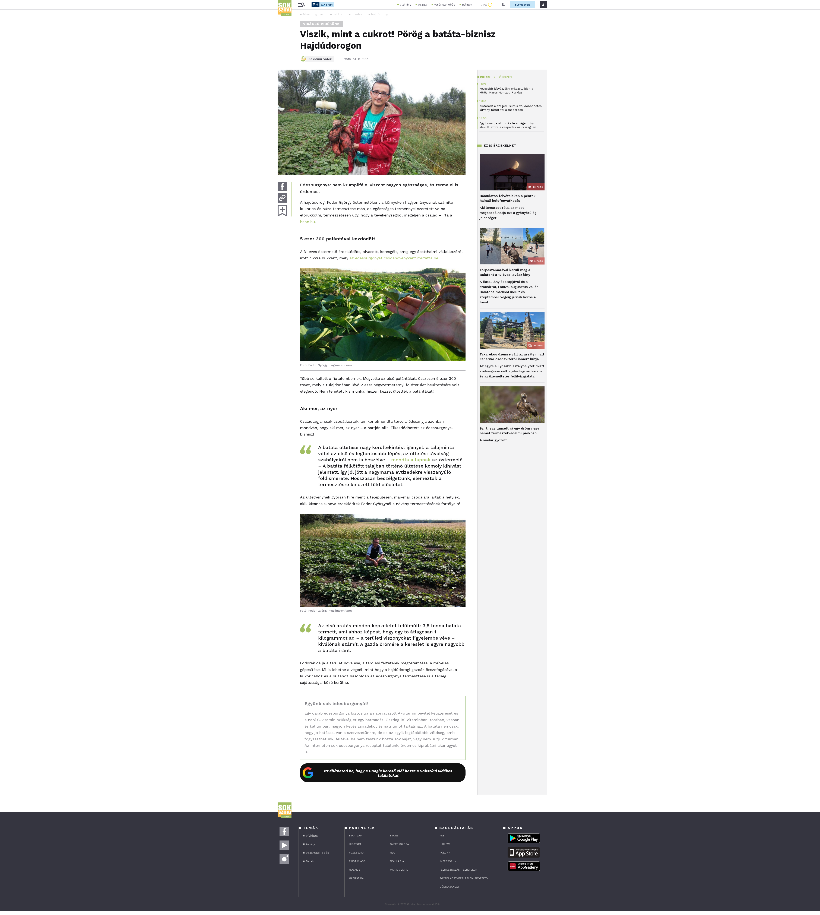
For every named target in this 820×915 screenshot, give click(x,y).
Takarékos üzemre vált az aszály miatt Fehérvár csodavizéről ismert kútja (512, 356)
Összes (505, 77)
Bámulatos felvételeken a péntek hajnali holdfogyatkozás (508, 198)
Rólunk (444, 852)
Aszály (422, 4)
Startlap (355, 835)
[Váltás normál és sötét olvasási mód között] (503, 4)
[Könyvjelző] (282, 210)
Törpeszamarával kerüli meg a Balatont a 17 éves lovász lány (505, 272)
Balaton (467, 4)
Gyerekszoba (399, 844)
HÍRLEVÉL (445, 844)
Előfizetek (522, 5)
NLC (392, 852)
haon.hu (307, 221)
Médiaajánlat (449, 886)
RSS (442, 835)
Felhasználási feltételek (458, 869)
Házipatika (356, 878)
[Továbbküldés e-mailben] (282, 198)
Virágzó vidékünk (321, 24)
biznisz (356, 14)
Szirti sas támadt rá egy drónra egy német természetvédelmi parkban (509, 430)
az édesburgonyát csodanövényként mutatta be (394, 258)
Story (394, 835)
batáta (338, 14)
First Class (357, 861)
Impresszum (448, 861)
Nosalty (354, 869)
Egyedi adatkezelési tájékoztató (463, 878)
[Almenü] (301, 5)
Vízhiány (405, 4)
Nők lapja (397, 861)
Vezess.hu (356, 852)
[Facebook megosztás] (282, 186)
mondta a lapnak (411, 459)
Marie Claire (399, 869)
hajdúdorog (379, 14)
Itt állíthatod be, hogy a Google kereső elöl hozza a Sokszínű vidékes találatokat (388, 773)
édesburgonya (313, 14)
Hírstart (355, 844)
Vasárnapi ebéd (444, 4)
